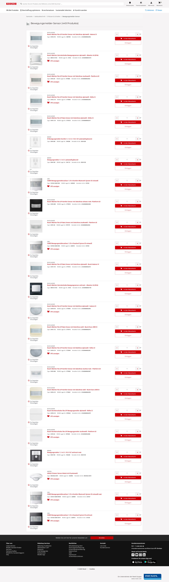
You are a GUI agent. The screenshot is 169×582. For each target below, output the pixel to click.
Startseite (29, 16)
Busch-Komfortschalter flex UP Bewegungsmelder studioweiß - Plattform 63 (71, 431)
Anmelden (102, 538)
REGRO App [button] (41, 555)
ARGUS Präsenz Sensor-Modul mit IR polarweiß (62, 473)
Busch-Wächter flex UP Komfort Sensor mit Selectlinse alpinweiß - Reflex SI (71, 97)
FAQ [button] (7, 555)
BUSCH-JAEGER (51, 32)
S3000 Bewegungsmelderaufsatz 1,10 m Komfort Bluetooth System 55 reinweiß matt (74, 494)
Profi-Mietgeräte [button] (42, 551)
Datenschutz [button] (73, 551)
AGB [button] (70, 553)
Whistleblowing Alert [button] (75, 546)
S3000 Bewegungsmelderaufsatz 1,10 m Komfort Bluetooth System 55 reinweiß (72, 181)
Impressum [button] (72, 555)
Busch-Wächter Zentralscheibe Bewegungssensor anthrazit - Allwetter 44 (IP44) (72, 285)
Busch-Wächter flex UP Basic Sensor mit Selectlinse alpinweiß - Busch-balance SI (73, 264)
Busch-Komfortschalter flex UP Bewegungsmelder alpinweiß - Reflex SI (70, 410)
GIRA (48, 179)
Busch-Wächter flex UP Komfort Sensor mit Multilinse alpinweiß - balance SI (71, 306)
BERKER (49, 137)
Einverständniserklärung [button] (77, 549)
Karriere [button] (9, 549)
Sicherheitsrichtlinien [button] (76, 556)
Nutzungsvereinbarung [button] (76, 548)
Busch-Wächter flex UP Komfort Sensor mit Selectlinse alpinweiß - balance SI (72, 34)
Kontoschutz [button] (41, 553)
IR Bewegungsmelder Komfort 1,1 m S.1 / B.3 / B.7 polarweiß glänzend (69, 139)
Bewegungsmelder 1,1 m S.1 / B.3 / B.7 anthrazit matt (64, 452)
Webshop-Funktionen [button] (44, 546)
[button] (53, 61)
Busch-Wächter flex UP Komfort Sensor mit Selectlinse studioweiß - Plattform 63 (73, 76)
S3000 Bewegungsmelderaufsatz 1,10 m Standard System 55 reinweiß (69, 243)
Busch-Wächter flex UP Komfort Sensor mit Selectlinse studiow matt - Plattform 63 (74, 369)
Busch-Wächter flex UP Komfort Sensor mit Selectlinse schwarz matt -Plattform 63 (73, 201)
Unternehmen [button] (10, 546)
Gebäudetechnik (40, 16)
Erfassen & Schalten (53, 16)
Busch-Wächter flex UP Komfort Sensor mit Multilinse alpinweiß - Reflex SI (71, 348)
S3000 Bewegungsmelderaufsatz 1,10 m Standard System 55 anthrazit (69, 515)
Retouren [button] (40, 549)
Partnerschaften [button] (11, 551)
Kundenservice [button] (105, 548)
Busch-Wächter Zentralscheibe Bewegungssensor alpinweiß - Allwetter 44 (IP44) (72, 55)
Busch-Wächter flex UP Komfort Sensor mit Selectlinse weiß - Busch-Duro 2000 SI (73, 390)
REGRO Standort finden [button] (13, 548)
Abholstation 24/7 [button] (43, 548)
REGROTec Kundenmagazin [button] (15, 553)
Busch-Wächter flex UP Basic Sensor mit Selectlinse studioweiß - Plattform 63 (72, 222)
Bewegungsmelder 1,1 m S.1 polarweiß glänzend (62, 160)
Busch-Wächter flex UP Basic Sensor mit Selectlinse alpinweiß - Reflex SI (70, 118)
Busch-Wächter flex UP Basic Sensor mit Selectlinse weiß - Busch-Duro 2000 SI (72, 327)
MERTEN (49, 471)
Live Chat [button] (103, 546)
